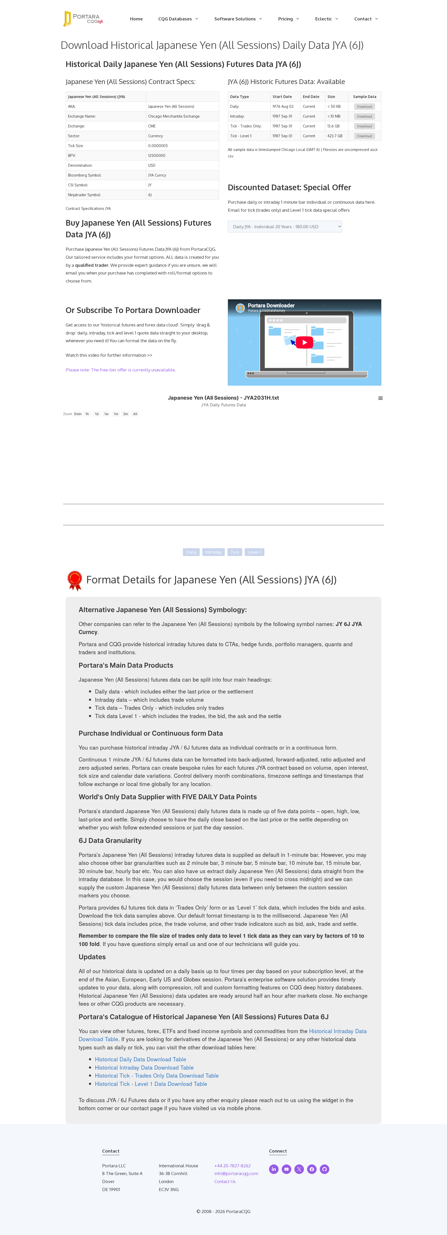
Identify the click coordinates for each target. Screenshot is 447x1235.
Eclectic (323, 18)
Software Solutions (235, 18)
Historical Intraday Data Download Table (144, 1067)
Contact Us (225, 1181)
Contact (363, 18)
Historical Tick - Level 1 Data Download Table (151, 1083)
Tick (234, 552)
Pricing (285, 18)
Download (364, 107)
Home (136, 18)
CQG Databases (175, 18)
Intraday (213, 552)
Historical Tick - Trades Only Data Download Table (157, 1075)
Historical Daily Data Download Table (140, 1059)
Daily (191, 552)
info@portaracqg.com (236, 1173)
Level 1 (254, 552)
